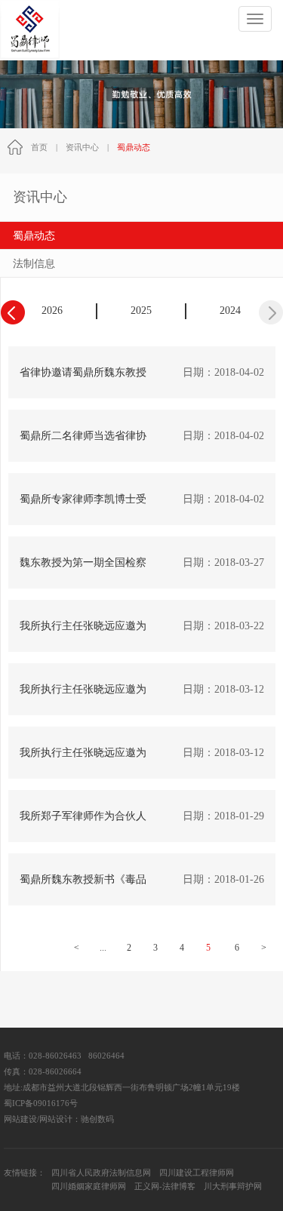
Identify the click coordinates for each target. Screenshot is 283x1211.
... (103, 947)
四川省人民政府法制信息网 (101, 1173)
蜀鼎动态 (34, 235)
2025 (141, 310)
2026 (52, 310)
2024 (230, 310)
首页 (39, 147)
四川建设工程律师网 (196, 1173)
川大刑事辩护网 (233, 1186)
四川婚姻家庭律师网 (88, 1186)
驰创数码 (97, 1119)
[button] (271, 312)
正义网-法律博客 (164, 1186)
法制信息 (34, 263)
